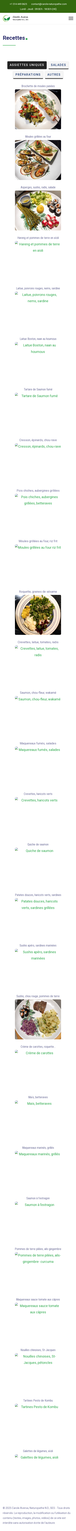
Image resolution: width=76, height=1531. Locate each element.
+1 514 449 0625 (18, 4)
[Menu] (71, 18)
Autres (54, 74)
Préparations (28, 74)
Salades (58, 65)
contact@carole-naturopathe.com (49, 4)
